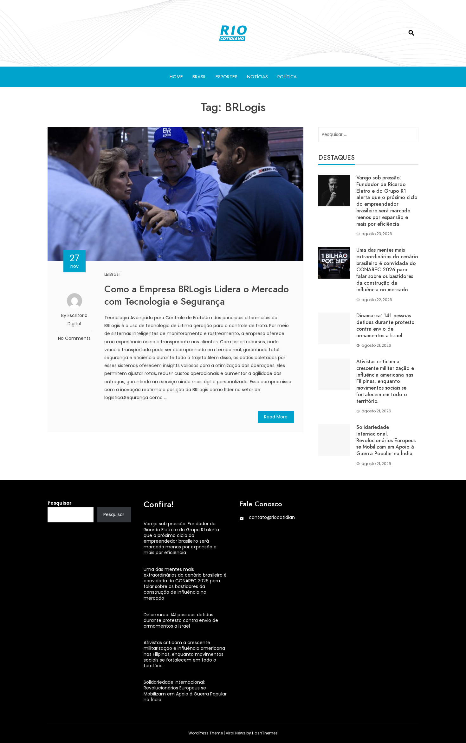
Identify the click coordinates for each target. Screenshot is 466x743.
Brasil (199, 76)
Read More (276, 417)
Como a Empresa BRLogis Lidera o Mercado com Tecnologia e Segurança (196, 295)
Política (287, 76)
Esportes (226, 76)
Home (176, 76)
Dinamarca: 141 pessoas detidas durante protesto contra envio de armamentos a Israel (385, 325)
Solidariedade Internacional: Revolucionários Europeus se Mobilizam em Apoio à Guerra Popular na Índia (386, 440)
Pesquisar (60, 503)
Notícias (257, 76)
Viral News (235, 733)
